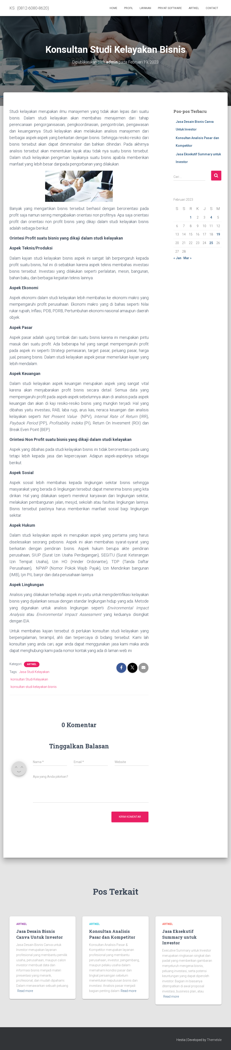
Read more (25, 991)
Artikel (194, 8)
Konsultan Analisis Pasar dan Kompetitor (112, 934)
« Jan (177, 258)
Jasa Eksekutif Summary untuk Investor (179, 937)
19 (218, 234)
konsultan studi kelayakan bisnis (34, 687)
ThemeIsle (214, 1040)
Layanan (145, 8)
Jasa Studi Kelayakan (34, 672)
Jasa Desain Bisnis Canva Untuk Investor (39, 934)
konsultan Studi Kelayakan (29, 679)
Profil (128, 8)
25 (211, 243)
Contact (212, 8)
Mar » (187, 258)
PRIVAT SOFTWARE (170, 8)
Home (113, 8)
